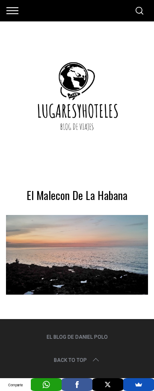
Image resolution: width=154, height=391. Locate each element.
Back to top (70, 360)
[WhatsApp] (46, 384)
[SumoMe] (138, 384)
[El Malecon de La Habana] (77, 291)
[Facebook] (77, 384)
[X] (107, 384)
